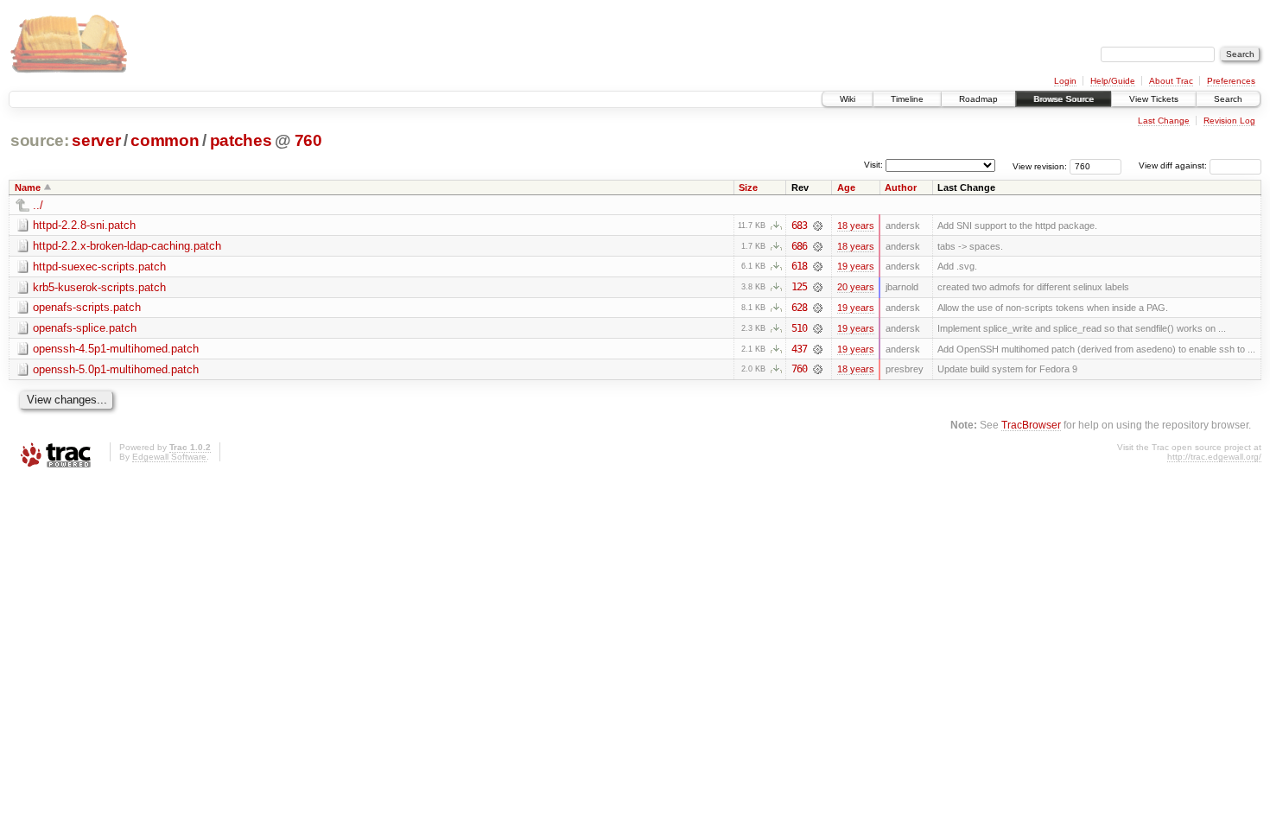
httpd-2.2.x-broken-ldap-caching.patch (127, 245)
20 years (855, 287)
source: (39, 140)
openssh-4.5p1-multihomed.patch (116, 348)
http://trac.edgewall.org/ (1214, 456)
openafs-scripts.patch (87, 307)
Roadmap (978, 99)
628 (799, 308)
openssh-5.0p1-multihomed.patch (116, 369)
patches (241, 140)
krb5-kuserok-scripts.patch (99, 287)
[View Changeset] (817, 225)
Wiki (847, 99)
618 (799, 266)
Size (748, 187)
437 (799, 349)
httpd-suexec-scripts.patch (99, 266)
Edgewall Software (169, 456)
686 (799, 246)
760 (308, 140)
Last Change (1164, 120)
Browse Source (1063, 99)
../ (38, 205)
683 (799, 225)
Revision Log (1229, 120)
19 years (855, 266)
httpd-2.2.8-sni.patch (84, 225)
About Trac (1171, 81)
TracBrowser (1031, 424)
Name (28, 187)
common (164, 140)
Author (901, 187)
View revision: (1040, 165)
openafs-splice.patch (85, 327)
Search (1228, 99)
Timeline (907, 99)
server (96, 140)
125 (799, 287)
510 (799, 328)
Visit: (873, 164)
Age (846, 187)
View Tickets (1153, 99)
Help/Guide (1112, 81)
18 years (855, 225)
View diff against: (1174, 165)
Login (1065, 81)
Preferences (1231, 81)
